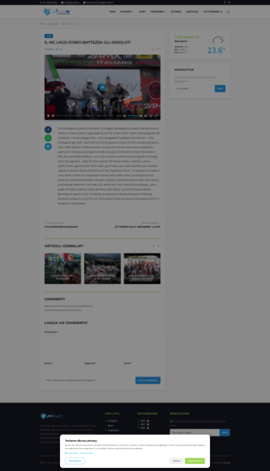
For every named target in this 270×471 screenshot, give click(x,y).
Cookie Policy (88, 453)
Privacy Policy (72, 453)
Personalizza (75, 461)
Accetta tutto (195, 461)
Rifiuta (176, 461)
